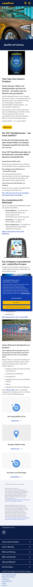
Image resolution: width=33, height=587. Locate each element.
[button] (29, 3)
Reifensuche (7, 127)
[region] (16, 293)
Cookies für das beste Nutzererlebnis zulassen (16, 307)
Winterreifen (10, 390)
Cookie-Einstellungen (16, 298)
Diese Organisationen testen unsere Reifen (15, 317)
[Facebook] (4, 532)
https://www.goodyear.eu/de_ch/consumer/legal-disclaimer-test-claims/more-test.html (17, 500)
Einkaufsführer (15, 477)
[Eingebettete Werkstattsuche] (25, 3)
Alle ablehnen (16, 302)
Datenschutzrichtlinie (25, 293)
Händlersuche (15, 449)
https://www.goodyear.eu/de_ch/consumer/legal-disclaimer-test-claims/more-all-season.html (17, 518)
